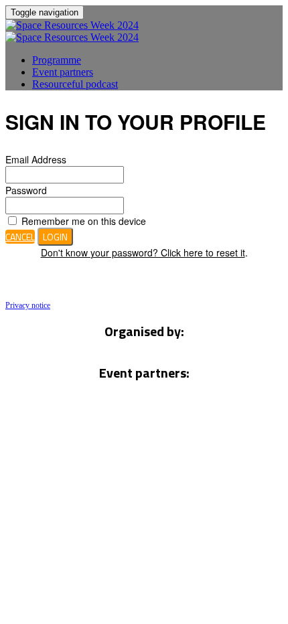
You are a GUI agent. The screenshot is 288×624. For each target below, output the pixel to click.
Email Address (35, 159)
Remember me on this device (82, 221)
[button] (20, 237)
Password (26, 190)
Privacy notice (27, 305)
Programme (56, 60)
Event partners (62, 72)
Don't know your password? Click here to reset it (143, 252)
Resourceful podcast (75, 84)
